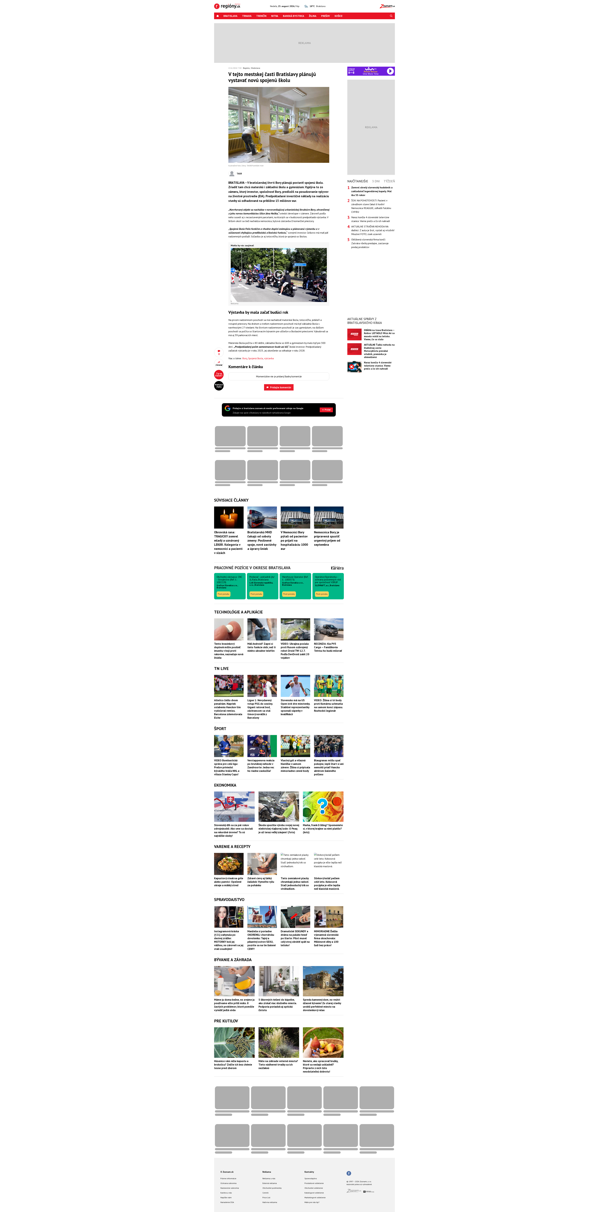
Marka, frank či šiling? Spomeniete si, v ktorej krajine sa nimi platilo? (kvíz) (323, 828)
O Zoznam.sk (226, 1171)
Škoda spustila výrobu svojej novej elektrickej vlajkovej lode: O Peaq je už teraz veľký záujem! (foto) (279, 828)
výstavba (269, 358)
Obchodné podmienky (272, 1188)
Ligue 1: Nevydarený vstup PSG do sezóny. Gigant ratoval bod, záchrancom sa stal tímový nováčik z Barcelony (260, 709)
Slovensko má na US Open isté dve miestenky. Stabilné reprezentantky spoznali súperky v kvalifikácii (295, 707)
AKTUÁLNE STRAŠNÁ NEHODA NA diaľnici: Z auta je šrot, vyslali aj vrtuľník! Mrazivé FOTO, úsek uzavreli (372, 230)
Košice (338, 15)
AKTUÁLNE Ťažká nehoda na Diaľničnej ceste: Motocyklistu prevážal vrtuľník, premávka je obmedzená (379, 351)
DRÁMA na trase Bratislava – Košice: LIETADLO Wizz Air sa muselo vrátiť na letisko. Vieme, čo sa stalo (379, 335)
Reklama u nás (268, 1178)
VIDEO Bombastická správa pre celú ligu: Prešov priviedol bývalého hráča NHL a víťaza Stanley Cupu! (226, 767)
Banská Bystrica (293, 15)
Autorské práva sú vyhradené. (359, 1184)
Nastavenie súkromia (229, 1188)
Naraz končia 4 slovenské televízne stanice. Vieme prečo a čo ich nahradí (370, 219)
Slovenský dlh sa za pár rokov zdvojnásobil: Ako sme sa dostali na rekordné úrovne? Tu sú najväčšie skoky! (233, 830)
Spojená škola (255, 358)
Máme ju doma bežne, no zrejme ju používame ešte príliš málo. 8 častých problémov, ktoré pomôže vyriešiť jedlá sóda (234, 1005)
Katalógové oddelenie (314, 1193)
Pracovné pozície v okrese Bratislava (252, 567)
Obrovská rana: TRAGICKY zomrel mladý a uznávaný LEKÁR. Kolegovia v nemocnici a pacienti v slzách (228, 542)
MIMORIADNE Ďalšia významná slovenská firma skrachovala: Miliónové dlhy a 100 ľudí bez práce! (326, 938)
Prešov (325, 15)
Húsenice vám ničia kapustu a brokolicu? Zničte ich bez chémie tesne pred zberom (233, 1064)
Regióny (246, 68)
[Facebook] (349, 1174)
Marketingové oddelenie (315, 1197)
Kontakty (309, 1171)
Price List (266, 1197)
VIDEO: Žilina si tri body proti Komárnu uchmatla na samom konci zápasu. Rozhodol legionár (328, 705)
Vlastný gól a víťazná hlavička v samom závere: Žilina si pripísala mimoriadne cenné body (295, 766)
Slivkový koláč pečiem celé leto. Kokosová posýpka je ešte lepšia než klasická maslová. (327, 884)
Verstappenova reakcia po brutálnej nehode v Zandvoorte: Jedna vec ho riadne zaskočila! (260, 766)
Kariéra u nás (226, 1193)
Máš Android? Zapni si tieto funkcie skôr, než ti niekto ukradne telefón (261, 647)
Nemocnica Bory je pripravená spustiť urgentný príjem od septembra (327, 538)
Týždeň (389, 181)
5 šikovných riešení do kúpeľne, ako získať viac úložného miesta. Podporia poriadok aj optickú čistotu (278, 1005)
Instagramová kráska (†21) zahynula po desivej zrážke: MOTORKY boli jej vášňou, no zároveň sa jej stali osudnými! (228, 940)
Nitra (274, 15)
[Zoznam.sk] (355, 1192)
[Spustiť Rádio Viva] (371, 68)
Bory (244, 358)
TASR (239, 173)
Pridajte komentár (280, 387)
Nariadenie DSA (227, 1202)
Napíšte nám (226, 1197)
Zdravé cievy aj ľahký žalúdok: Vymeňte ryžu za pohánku (260, 882)
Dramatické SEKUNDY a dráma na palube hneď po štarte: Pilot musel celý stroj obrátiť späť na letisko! (295, 938)
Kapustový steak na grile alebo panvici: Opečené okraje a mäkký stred (228, 882)
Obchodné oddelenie (313, 1188)
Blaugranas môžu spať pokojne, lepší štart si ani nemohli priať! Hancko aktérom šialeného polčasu (329, 767)
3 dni (376, 181)
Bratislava (230, 15)
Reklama (266, 1171)
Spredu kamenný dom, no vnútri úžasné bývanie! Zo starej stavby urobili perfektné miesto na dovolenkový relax (322, 1005)
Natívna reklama (269, 1202)
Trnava (247, 15)
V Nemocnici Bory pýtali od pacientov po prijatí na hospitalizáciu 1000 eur (294, 540)
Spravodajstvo (310, 1178)
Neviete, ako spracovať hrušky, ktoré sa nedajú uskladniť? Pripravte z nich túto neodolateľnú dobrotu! (320, 1066)
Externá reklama (269, 1183)
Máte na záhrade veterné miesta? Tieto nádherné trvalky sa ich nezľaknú (278, 1064)
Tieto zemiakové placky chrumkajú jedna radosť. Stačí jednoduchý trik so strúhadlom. (295, 884)
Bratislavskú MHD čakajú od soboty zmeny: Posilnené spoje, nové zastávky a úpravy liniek (261, 540)
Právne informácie (228, 1178)
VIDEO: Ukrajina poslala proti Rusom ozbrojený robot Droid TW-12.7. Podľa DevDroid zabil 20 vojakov (295, 650)
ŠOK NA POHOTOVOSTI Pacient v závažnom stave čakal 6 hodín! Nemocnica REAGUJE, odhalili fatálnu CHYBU (371, 206)
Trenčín (261, 15)
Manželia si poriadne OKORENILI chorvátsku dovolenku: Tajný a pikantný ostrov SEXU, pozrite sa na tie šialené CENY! (261, 940)
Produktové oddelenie (314, 1183)
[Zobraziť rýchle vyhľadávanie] (391, 16)
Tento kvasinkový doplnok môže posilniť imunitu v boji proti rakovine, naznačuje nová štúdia (228, 650)
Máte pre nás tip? (311, 1202)
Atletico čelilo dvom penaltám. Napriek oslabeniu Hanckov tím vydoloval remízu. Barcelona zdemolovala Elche (228, 709)
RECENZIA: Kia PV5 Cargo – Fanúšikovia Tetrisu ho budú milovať (328, 647)
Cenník (265, 1193)
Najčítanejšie (357, 181)
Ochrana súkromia (228, 1183)
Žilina (312, 15)
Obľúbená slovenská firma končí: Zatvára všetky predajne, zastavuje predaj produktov (370, 243)
